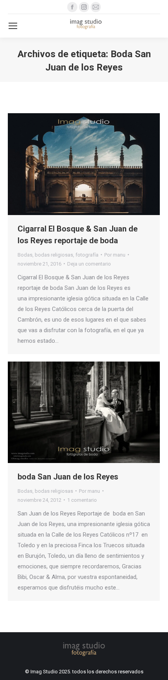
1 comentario (82, 500)
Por (114, 255)
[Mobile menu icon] (13, 26)
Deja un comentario (89, 264)
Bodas (25, 255)
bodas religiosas (54, 255)
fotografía (86, 255)
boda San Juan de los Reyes (68, 476)
